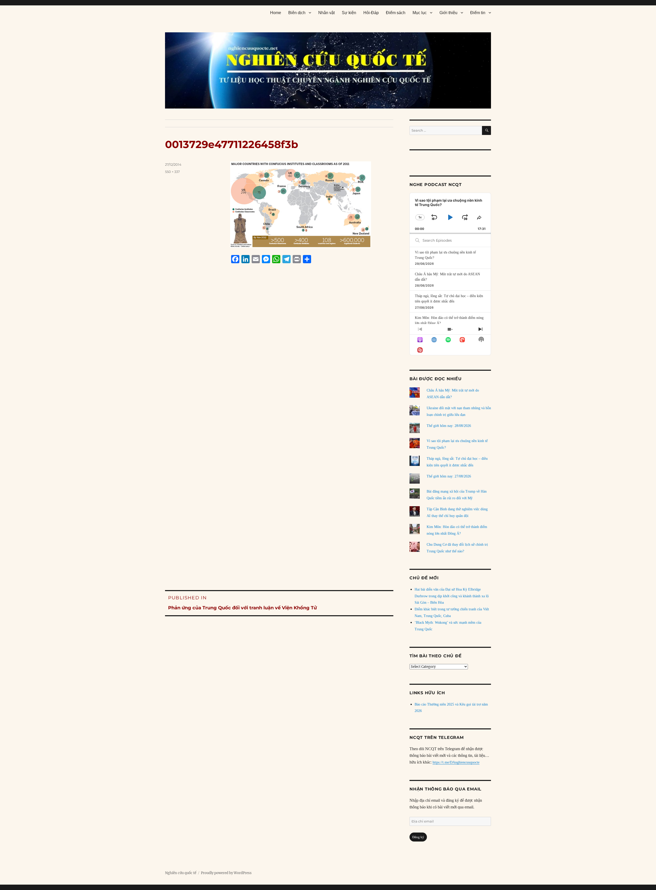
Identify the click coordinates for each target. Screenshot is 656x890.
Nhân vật (326, 13)
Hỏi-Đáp (371, 13)
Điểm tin (477, 13)
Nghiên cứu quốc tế (180, 873)
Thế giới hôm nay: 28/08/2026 (449, 426)
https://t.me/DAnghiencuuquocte (456, 762)
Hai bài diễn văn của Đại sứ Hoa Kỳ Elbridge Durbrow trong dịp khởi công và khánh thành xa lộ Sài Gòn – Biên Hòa (452, 596)
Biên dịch (296, 13)
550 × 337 (172, 172)
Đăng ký (418, 837)
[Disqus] (279, 365)
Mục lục (420, 13)
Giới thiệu (448, 13)
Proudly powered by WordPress (226, 873)
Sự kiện (349, 13)
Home (275, 13)
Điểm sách (395, 13)
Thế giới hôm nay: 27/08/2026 (449, 476)
